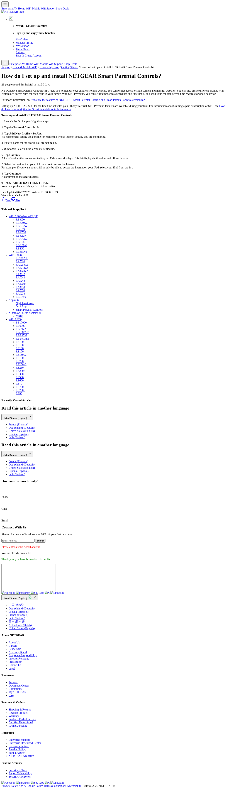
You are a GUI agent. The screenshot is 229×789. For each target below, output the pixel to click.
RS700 (20, 386)
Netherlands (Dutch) (20, 625)
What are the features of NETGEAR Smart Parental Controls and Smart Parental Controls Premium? (88, 99)
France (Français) (18, 424)
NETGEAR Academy (21, 755)
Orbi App (21, 306)
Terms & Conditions (54, 785)
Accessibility (74, 785)
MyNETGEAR (17, 692)
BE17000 (21, 322)
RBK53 (20, 229)
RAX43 (20, 277)
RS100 (20, 341)
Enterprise (7, 8)
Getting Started (69, 67)
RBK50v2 (22, 222)
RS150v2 (21, 354)
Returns (20, 52)
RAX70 (20, 290)
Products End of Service (22, 719)
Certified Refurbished (21, 722)
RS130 (20, 345)
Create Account (33, 55)
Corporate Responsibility (23, 655)
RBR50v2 (21, 245)
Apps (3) (14, 300)
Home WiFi (24, 8)
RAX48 (20, 280)
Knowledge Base (49, 67)
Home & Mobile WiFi (25, 67)
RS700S (20, 390)
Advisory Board (18, 652)
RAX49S (21, 283)
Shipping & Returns (20, 709)
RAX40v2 (22, 271)
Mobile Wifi (39, 8)
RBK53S (21, 232)
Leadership (15, 648)
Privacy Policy (9, 785)
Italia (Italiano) (17, 437)
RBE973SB (22, 338)
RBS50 (20, 248)
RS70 (19, 383)
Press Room (15, 661)
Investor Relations (19, 658)
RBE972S (21, 328)
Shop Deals (62, 8)
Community (15, 688)
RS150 (20, 351)
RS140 (20, 348)
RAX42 (20, 274)
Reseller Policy (17, 749)
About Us (14, 642)
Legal (12, 668)
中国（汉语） (17, 604)
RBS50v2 (21, 251)
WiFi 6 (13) (15, 254)
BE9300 (20, 325)
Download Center (19, 685)
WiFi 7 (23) (15, 319)
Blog (11, 695)
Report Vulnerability (20, 773)
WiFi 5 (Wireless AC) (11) (23, 216)
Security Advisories (20, 776)
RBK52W (21, 225)
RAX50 (20, 287)
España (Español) (18, 434)
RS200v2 (21, 364)
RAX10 (20, 261)
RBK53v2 (22, 238)
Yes (8, 200)
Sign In (20, 55)
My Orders (22, 39)
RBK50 (20, 219)
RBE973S (21, 335)
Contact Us (15, 665)
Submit (40, 540)
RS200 (20, 361)
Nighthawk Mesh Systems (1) (25, 312)
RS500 (20, 377)
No (17, 200)
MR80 (19, 316)
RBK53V (21, 235)
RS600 (20, 380)
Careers (13, 645)
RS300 (20, 374)
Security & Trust (18, 770)
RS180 (20, 357)
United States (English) (15, 418)
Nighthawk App (25, 303)
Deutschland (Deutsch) (22, 427)
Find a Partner (17, 752)
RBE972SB (22, 332)
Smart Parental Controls (29, 309)
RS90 (19, 393)
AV (15, 8)
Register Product (18, 712)
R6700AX (22, 258)
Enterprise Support (19, 739)
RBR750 (21, 296)
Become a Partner (19, 746)
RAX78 (20, 293)
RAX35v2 (22, 264)
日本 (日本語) (17, 621)
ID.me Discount (18, 725)
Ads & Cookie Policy (30, 785)
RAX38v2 (22, 267)
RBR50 (20, 242)
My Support (22, 45)
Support (50, 8)
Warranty (14, 715)
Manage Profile (24, 42)
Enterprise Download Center (25, 742)
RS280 (20, 367)
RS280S (20, 370)
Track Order (23, 49)
